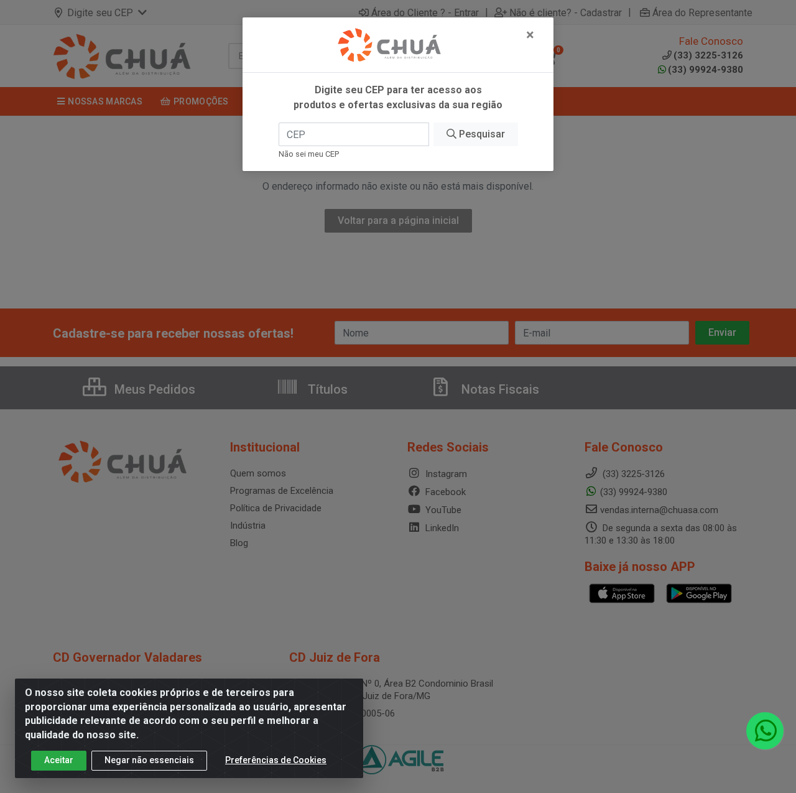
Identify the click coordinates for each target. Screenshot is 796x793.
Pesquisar (480, 134)
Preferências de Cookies (275, 760)
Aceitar (58, 760)
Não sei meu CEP (309, 154)
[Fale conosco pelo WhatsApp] (765, 730)
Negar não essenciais (149, 760)
